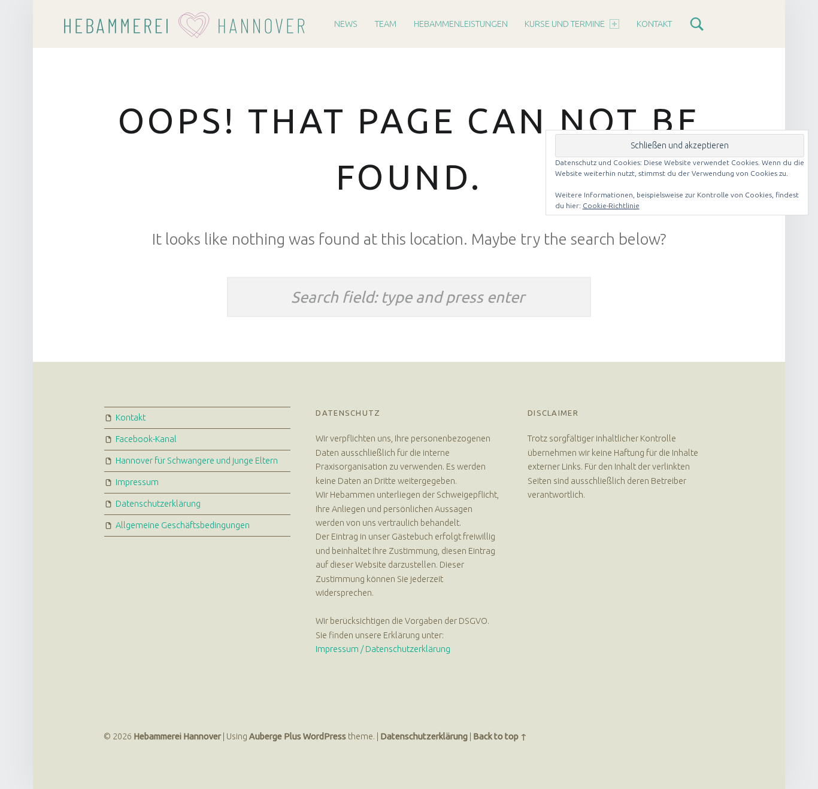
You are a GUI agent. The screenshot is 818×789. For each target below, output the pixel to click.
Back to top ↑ (500, 736)
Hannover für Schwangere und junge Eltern (197, 460)
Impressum (137, 482)
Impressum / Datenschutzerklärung (383, 649)
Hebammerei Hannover (177, 736)
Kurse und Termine (565, 24)
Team (385, 24)
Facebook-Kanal (146, 439)
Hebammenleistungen (461, 24)
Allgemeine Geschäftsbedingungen (183, 525)
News (346, 24)
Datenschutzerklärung (158, 503)
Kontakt (654, 24)
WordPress (324, 736)
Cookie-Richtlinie (611, 205)
